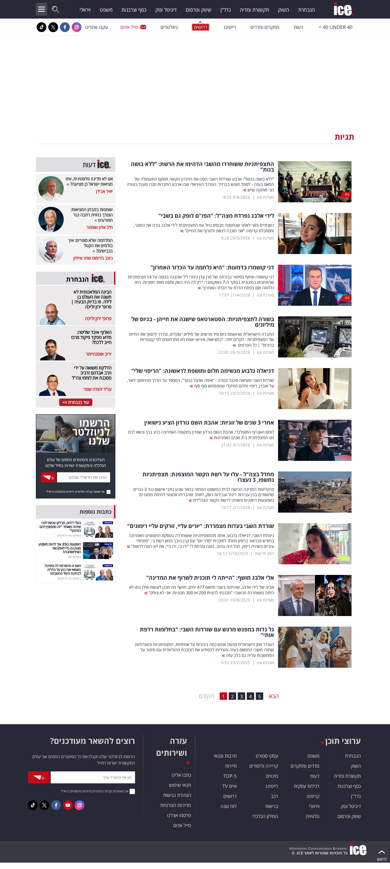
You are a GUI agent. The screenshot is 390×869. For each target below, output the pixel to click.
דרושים (230, 796)
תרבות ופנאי (225, 756)
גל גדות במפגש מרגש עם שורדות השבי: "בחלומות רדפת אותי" (207, 632)
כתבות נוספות (95, 511)
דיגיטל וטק (166, 9)
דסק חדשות (264, 553)
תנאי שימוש (180, 785)
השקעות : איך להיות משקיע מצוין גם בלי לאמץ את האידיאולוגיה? (59, 548)
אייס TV (229, 786)
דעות (298, 27)
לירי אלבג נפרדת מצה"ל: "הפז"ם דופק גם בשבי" (216, 216)
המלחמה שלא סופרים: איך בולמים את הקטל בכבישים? (90, 245)
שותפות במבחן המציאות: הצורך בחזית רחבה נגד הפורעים (92, 215)
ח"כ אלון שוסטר (99, 227)
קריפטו (313, 796)
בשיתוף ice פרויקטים (69, 535)
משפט (106, 9)
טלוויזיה (312, 816)
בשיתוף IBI (74, 557)
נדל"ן (225, 9)
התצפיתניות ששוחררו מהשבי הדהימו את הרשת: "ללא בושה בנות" (202, 166)
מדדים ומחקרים (305, 766)
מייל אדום (129, 27)
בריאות (271, 806)
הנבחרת (306, 9)
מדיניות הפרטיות (175, 805)
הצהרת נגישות (177, 795)
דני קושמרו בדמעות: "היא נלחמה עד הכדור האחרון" (212, 267)
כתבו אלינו (181, 775)
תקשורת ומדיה (254, 9)
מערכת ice (265, 197)
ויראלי (85, 9)
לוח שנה (228, 806)
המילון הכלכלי (265, 816)
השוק (283, 9)
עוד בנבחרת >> (75, 402)
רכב (274, 796)
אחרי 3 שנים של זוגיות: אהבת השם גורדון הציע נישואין (209, 422)
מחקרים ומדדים (264, 27)
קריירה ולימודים (263, 766)
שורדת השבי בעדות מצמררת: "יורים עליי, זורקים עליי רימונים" (200, 526)
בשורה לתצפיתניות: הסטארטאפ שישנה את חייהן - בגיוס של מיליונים (202, 321)
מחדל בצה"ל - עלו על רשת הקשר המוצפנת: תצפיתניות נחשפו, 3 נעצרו (208, 477)
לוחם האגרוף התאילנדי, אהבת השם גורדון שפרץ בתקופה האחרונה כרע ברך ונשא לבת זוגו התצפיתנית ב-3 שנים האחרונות (201, 434)
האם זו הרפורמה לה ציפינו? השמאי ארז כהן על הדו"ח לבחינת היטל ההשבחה (63, 569)
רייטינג (229, 27)
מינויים (272, 776)
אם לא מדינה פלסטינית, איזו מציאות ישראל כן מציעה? (89, 181)
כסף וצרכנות (134, 9)
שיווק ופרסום (198, 9)
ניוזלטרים (169, 27)
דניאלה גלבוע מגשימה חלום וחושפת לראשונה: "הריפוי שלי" (202, 371)
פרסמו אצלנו (179, 815)
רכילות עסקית (306, 786)
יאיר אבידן (104, 191)
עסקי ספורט (267, 756)
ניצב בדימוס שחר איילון (93, 258)
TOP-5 (230, 776)
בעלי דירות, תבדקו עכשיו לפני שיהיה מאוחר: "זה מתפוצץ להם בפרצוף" (60, 526)
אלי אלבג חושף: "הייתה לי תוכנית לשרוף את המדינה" (210, 577)
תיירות (231, 766)
